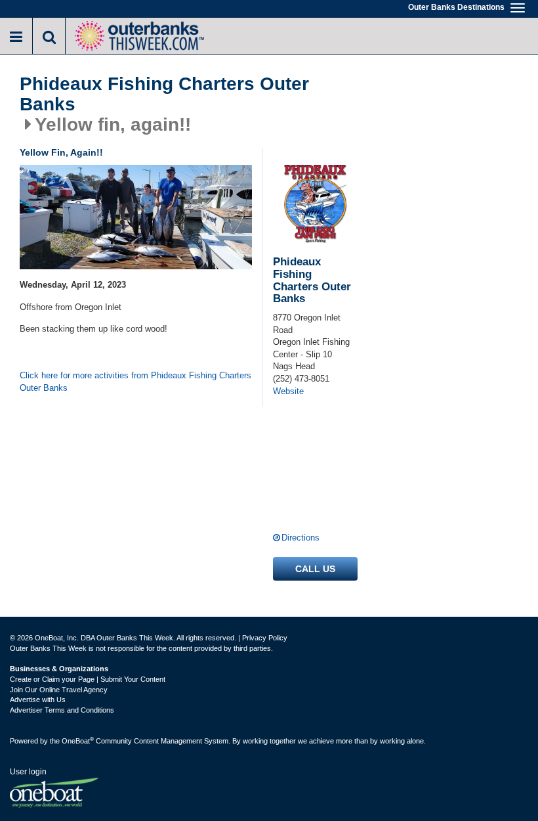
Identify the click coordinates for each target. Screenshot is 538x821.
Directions (300, 538)
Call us (315, 569)
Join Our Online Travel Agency (59, 690)
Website (288, 391)
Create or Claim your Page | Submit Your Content (87, 679)
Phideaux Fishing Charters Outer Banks (164, 94)
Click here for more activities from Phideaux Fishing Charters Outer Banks (135, 381)
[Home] (139, 34)
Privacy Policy (264, 638)
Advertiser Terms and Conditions (62, 710)
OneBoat (78, 741)
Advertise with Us (38, 699)
